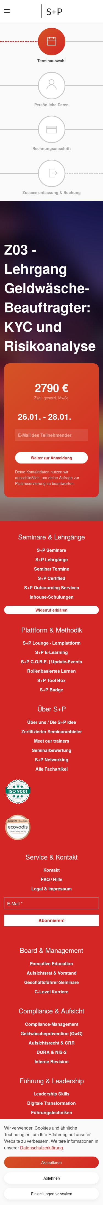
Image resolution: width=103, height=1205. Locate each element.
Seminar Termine (51, 569)
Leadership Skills (51, 1094)
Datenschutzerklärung (41, 1147)
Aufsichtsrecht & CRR (52, 1043)
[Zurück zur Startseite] (52, 11)
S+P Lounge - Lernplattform (51, 643)
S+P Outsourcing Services (51, 587)
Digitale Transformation (51, 1103)
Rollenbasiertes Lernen (51, 671)
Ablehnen (51, 1178)
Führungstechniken (51, 1112)
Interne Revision (52, 1061)
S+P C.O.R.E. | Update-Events (51, 661)
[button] (7, 11)
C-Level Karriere (51, 991)
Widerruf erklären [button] (51, 610)
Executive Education (51, 963)
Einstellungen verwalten (51, 1193)
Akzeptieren (51, 1162)
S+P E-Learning (51, 652)
